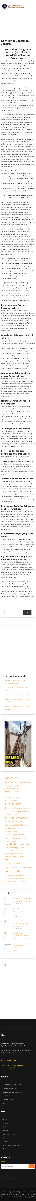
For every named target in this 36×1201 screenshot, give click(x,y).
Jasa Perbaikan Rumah (13, 828)
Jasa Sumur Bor (8, 1096)
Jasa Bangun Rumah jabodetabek (11, 795)
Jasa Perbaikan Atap (9, 1099)
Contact (5, 1142)
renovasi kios (20, 875)
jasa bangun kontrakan (12, 789)
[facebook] (3, 1178)
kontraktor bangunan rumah (17, 844)
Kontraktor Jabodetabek (9, 853)
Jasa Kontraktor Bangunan (20, 812)
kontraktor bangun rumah (16, 847)
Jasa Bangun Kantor (20, 786)
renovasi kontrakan (12, 878)
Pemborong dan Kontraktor (12, 1145)
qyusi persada (12, 871)
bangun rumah (25, 783)
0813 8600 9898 (12, 778)
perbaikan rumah (25, 867)
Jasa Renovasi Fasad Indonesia (11, 831)
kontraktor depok (23, 850)
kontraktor (10, 562)
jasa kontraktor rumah (16, 817)
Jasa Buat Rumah (14, 808)
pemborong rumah (11, 867)
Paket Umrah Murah (9, 1149)
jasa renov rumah (11, 838)
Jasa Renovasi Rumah (10, 1088)
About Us (6, 1123)
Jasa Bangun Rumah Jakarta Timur (12, 797)
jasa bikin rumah (13, 803)
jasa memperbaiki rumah (13, 821)
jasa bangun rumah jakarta (24, 795)
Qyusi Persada (9, 688)
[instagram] (10, 1178)
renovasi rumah (10, 881)
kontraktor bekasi (8, 850)
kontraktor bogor (15, 850)
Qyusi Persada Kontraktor (10, 875)
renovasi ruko (25, 878)
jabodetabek (9, 786)
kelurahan (8, 841)
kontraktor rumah (13, 863)
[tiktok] (6, 1176)
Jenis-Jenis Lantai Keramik (19, 695)
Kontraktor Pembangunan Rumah (16, 858)
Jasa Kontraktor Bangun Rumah (11, 814)
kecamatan (22, 838)
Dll (4, 1103)
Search (7, 609)
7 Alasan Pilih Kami (9, 1134)
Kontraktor (25, 434)
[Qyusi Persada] (12, 5)
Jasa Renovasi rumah (14, 834)
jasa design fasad (27, 808)
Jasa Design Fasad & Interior (12, 1092)
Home (5, 1119)
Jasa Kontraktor (8, 811)
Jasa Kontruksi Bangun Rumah (12, 1085)
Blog (4, 1127)
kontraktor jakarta (19, 853)
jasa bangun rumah (13, 791)
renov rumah (22, 881)
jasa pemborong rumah (16, 824)
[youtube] (14, 1178)
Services (5, 1131)
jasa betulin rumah (11, 800)
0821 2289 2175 (12, 782)
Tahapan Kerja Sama (9, 1138)
